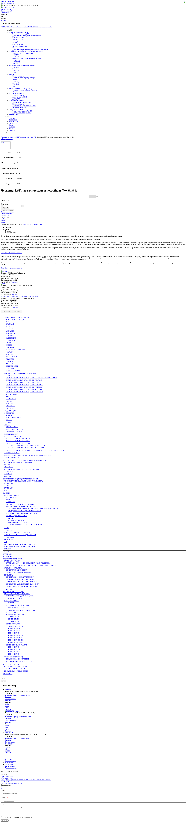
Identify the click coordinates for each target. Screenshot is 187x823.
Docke (14, 69)
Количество (5, 204)
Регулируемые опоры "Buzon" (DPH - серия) (26, 445)
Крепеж (9, 415)
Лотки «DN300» (14, 654)
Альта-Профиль (12, 497)
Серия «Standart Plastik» (17, 645)
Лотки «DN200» (14, 633)
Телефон (4, 797)
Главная (3, 137)
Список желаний (6, 11)
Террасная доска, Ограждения (18, 32)
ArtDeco (9, 322)
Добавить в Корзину (7, 210)
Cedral (6, 551)
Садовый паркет (17, 44)
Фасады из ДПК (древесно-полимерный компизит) (25, 51)
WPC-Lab (9, 364)
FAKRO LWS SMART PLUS (15, 668)
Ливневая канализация (16, 100)
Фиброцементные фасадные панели (20, 88)
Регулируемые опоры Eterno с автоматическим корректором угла (35, 450)
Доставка (12, 127)
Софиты (9, 518)
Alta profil (15, 67)
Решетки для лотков (15, 614)
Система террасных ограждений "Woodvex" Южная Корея (31, 378)
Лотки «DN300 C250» (16, 637)
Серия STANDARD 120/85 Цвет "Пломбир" (22, 584)
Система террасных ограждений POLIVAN (24, 380)
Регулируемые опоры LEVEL (18, 441)
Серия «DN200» (13, 621)
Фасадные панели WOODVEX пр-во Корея (26, 58)
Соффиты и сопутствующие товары (20, 535)
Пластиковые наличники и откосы (21, 513)
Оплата (11, 128)
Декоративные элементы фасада (20, 506)
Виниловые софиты (16, 520)
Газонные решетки (14, 598)
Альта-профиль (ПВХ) (19, 97)
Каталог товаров (10, 761)
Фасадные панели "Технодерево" (23, 53)
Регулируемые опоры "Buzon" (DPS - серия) (26, 447)
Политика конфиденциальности (11, 783)
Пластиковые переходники (18, 605)
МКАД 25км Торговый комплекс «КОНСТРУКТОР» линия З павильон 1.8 (26, 780)
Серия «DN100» (13, 616)
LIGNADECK (17, 57)
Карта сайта (5, 781)
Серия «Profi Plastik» (15, 626)
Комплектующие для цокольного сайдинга (23, 481)
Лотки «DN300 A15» (15, 635)
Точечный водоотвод (19, 107)
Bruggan (10, 324)
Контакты (12, 130)
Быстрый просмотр (25, 695)
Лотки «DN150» (14, 630)
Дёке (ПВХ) (16, 99)
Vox (13, 86)
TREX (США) (10, 343)
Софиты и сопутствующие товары (23, 78)
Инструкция (13, 120)
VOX (14, 72)
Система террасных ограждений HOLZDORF (24, 385)
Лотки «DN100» (14, 628)
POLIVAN (9, 401)
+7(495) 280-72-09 (8, 7)
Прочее (9, 420)
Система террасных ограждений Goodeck (24, 382)
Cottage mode (12, 366)
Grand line (15, 71)
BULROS (9, 326)
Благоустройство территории (22, 102)
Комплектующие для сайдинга (18, 532)
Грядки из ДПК (17, 39)
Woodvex (10, 347)
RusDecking (11, 338)
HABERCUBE (13, 114)
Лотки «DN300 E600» (15, 640)
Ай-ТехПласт (11, 357)
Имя (3, 790)
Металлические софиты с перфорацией (27, 524)
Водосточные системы (16, 93)
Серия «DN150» (13, 619)
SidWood (15, 92)
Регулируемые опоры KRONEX (18, 438)
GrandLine (10, 502)
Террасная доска (11, 457)
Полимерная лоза (18, 48)
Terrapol (10, 359)
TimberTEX (10, 406)
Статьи (11, 125)
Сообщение (4, 805)
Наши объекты (13, 121)
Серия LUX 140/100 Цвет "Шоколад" (20, 579)
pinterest (3, 222)
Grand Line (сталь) (18, 95)
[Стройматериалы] (7, 1)
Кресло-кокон (12, 427)
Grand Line (16, 81)
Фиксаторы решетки (15, 607)
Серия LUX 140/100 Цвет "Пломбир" (20, 577)
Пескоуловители (13, 612)
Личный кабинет (6, 9)
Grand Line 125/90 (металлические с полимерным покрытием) (32, 565)
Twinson (9, 361)
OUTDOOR (16, 62)
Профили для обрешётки (16, 516)
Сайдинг (11, 74)
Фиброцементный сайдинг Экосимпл (24, 90)
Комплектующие (18, 76)
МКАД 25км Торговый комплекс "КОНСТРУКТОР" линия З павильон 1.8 (27, 27)
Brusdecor (15, 85)
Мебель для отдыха (14, 429)
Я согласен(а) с (17, 817)
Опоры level (8, 589)
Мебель (14, 43)
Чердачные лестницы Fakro (28, 137)
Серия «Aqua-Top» (13, 624)
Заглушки (10, 603)
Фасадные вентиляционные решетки (24, 511)
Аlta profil (8, 556)
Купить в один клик (7, 212)
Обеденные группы (14, 431)
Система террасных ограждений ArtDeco (24, 387)
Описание (8, 697)
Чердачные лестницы (16, 109)
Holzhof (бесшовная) (15, 350)
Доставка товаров (10, 768)
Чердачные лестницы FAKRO (22, 111)
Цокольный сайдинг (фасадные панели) (22, 65)
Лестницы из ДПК (12, 137)
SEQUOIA (15, 64)
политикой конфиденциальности (22, 817)
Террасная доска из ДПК (20, 34)
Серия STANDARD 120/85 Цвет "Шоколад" (22, 586)
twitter (3, 220)
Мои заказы (5, 13)
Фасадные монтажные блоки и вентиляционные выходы (33, 508)
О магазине (12, 118)
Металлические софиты (18, 522)
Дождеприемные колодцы (17, 659)
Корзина (3, 20)
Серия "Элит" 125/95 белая (16, 570)
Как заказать (13, 123)
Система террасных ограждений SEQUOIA (24, 389)
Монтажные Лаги (13, 417)
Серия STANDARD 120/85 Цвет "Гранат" (21, 582)
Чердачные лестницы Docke (21, 113)
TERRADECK (10, 340)
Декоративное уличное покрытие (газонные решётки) (30, 50)
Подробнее (14, 282)
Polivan (9, 352)
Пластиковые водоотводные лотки (24, 106)
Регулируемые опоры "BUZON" (19, 443)
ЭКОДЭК (15, 55)
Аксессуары (16, 41)
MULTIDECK (10, 333)
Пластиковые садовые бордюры (20, 596)
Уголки (9, 422)
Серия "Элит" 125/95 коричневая (19, 572)
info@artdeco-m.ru (8, 3)
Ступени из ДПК (18, 37)
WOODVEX (10, 408)
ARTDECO (9, 396)
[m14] (6, 149)
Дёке (8, 499)
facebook (3, 219)
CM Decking (16, 60)
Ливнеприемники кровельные (19, 661)
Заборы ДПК (11, 375)
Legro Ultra (11, 329)
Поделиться (5, 215)
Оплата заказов (10, 766)
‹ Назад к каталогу (7, 139)
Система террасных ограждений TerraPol (24, 392)
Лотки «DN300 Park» (16, 642)
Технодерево (11, 368)
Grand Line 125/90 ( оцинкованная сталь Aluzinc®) (28, 563)
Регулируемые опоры (19, 46)
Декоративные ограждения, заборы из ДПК (26, 35)
